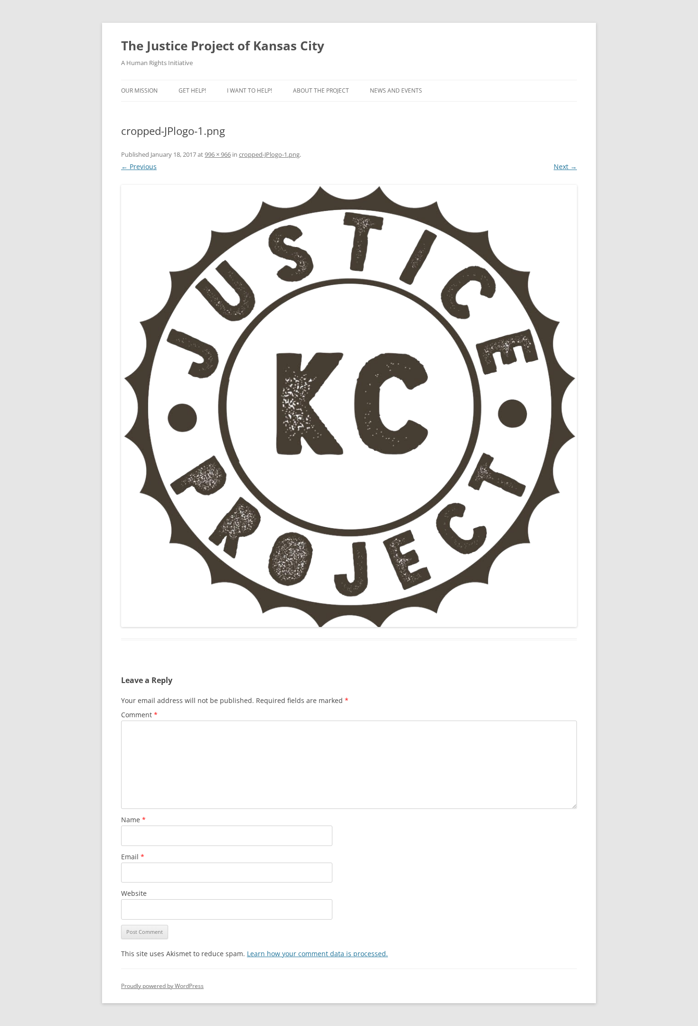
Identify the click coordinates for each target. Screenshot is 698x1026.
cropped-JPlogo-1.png (269, 154)
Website (134, 893)
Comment (139, 714)
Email (132, 856)
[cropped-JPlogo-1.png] (349, 406)
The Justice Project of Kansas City (222, 45)
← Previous (139, 166)
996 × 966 (218, 154)
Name (133, 819)
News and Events (396, 90)
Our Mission (139, 90)
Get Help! (192, 90)
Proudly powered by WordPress (162, 986)
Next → (565, 166)
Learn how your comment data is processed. (317, 953)
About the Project (321, 90)
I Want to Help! (249, 90)
